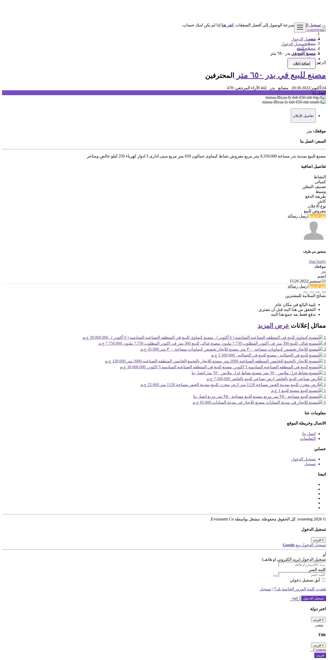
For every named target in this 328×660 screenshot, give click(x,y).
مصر (319, 625)
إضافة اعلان (301, 63)
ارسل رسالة (298, 216)
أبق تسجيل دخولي (305, 580)
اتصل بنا (309, 433)
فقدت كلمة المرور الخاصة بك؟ (299, 589)
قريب (320, 655)
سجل (300, 49)
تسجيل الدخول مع (304, 545)
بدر (309, 131)
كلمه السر (317, 569)
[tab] (303, 116)
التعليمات (308, 438)
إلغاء (295, 598)
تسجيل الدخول (293, 44)
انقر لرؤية (318, 216)
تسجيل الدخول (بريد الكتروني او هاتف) (294, 559)
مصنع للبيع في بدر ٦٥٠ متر (280, 75)
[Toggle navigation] (300, 28)
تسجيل (310, 464)
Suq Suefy (317, 261)
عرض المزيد (273, 325)
